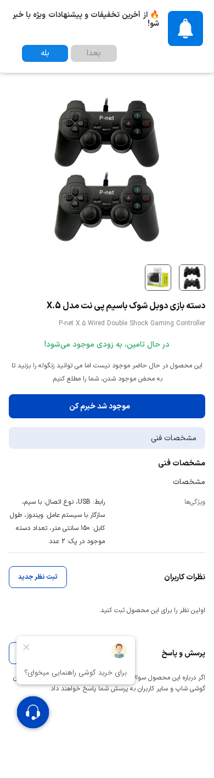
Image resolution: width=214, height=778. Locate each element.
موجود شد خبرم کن (99, 406)
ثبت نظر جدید (38, 577)
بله (45, 53)
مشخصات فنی (173, 438)
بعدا (94, 53)
